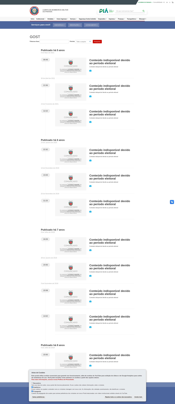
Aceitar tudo (138, 397)
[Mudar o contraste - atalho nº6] (164, 2)
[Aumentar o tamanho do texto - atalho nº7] (167, 2)
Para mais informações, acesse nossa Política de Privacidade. (52, 379)
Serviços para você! (40, 25)
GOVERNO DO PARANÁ (144, 2)
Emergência (59, 25)
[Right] (146, 19)
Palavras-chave (34, 41)
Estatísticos (37, 387)
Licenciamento (91, 25)
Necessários (37, 383)
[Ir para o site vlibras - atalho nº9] (172, 2)
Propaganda (37, 391)
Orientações (75, 25)
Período (72, 41)
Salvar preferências (38, 397)
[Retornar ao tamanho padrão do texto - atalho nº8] (170, 2)
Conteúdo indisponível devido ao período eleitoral (109, 62)
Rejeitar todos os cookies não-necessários (118, 397)
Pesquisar (97, 41)
